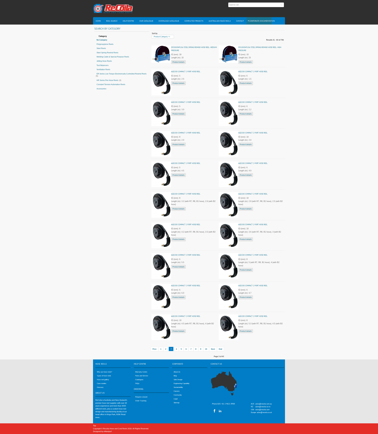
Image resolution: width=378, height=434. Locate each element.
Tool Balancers (103, 65)
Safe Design (178, 379)
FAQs (137, 383)
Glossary (100, 387)
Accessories (101, 89)
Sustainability (178, 387)
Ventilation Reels (103, 69)
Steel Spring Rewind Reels (107, 53)
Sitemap (176, 403)
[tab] (122, 36)
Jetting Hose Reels (104, 61)
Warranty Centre (141, 372)
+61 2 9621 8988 (228, 404)
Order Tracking (140, 401)
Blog (175, 376)
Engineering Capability (181, 383)
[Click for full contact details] (227, 385)
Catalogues (139, 379)
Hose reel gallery (103, 379)
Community (178, 395)
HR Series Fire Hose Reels (107, 80)
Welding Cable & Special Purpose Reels (113, 57)
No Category (102, 40)
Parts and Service (141, 376)
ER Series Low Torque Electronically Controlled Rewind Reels (121, 74)
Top (94, 426)
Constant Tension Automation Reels (111, 84)
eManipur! (108, 431)
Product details (178, 62)
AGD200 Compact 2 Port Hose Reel (185, 72)
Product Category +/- (162, 37)
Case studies (101, 383)
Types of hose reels (104, 376)
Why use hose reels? (104, 372)
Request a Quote (141, 397)
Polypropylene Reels (105, 44)
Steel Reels (101, 48)
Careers (177, 391)
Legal (175, 399)
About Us (177, 372)
